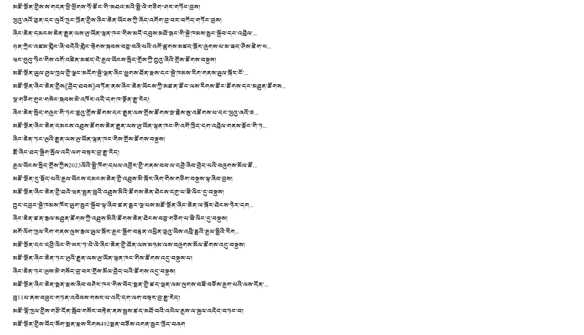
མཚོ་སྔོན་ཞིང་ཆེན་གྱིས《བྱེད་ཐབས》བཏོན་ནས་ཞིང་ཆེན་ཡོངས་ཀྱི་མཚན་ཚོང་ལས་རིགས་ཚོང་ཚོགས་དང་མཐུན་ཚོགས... (149, 86)
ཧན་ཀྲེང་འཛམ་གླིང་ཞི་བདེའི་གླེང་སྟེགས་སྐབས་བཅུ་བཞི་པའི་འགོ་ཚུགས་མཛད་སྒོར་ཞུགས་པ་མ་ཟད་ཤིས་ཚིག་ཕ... (142, 46)
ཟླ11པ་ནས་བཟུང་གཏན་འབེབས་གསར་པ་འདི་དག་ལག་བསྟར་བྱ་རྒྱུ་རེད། (96, 298)
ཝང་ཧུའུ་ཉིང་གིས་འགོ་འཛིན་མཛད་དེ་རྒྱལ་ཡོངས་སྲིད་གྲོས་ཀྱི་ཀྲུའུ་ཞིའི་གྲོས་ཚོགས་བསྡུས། (114, 60)
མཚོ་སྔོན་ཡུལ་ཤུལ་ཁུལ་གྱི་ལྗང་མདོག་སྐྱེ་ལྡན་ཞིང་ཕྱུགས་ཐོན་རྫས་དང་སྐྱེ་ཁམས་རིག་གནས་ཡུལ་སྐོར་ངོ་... (130, 73)
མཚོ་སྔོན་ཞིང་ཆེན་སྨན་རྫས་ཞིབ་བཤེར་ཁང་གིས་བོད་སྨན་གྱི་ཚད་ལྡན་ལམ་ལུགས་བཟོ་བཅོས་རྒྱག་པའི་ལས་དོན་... (140, 284)
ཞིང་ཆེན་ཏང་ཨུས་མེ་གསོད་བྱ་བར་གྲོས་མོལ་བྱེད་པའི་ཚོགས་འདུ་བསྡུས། (94, 271)
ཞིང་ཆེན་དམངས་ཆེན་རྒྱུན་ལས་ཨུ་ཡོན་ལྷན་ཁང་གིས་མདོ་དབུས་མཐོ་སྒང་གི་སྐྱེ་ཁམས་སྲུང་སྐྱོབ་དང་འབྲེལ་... (135, 33)
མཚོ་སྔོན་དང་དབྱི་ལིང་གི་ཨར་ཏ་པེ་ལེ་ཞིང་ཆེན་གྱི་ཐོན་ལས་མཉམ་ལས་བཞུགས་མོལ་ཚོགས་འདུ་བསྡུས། (129, 245)
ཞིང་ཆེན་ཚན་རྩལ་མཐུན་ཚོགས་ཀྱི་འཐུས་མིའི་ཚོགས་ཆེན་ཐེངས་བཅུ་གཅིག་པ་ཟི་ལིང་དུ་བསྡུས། (120, 218)
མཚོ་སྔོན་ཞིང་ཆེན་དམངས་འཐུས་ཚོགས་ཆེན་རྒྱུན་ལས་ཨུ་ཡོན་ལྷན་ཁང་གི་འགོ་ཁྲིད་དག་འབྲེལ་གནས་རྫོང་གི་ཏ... (140, 126)
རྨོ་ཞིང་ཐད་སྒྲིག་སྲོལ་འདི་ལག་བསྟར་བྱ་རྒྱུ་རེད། (66, 152)
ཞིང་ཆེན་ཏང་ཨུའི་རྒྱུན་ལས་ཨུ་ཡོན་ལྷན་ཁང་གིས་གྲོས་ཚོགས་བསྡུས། (89, 139)
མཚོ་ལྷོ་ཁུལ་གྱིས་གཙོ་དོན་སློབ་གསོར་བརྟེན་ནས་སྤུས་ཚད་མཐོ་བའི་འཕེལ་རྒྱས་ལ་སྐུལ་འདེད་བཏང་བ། (128, 311)
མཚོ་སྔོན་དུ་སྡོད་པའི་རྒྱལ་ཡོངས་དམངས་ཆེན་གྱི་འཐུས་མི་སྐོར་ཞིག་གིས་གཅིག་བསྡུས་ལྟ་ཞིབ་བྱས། (123, 179)
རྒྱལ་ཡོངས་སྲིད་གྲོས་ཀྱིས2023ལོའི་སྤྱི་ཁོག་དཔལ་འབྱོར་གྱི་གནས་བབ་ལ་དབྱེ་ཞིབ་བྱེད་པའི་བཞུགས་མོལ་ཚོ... (135, 165)
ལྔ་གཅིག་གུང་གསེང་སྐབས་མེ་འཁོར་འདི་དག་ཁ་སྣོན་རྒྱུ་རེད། (81, 99)
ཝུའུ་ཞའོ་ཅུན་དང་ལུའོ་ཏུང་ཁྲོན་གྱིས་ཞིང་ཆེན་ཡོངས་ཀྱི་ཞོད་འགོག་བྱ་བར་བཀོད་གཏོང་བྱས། (117, 20)
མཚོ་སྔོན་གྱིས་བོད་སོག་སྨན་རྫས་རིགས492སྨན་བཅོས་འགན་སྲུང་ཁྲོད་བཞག (99, 324)
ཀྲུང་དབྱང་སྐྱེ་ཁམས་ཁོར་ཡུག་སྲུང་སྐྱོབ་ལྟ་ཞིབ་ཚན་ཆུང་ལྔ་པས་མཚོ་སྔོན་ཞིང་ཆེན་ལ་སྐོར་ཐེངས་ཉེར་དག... (133, 205)
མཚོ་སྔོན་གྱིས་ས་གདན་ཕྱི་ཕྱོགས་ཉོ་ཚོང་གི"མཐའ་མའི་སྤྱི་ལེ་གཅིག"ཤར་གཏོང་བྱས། (106, 7)
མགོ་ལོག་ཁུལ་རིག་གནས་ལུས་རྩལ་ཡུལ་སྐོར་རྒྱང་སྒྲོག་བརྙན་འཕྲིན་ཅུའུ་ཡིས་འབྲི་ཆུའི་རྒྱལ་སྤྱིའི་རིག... (126, 232)
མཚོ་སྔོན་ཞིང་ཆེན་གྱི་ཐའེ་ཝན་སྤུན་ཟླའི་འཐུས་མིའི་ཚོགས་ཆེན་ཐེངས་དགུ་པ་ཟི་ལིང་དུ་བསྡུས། (118, 192)
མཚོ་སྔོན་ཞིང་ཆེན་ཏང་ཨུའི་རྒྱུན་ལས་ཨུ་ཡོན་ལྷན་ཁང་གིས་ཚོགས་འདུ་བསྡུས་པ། (103, 258)
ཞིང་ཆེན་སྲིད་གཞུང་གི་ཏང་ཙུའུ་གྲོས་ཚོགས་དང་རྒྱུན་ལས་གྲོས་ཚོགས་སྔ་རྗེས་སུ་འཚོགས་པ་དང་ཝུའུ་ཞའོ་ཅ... (135, 113)
